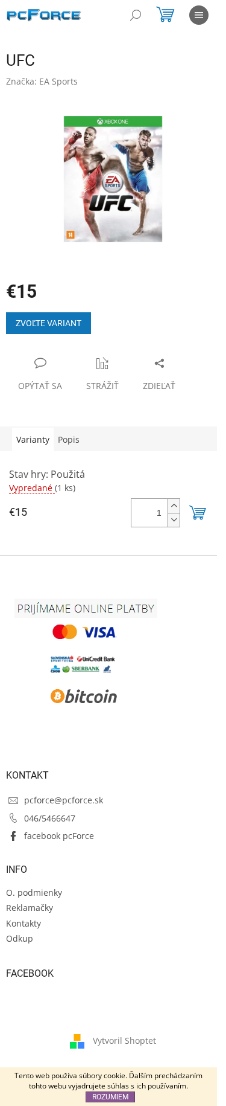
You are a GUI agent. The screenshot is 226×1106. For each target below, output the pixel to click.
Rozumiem (110, 1097)
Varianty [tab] (32, 439)
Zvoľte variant (48, 323)
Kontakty (23, 923)
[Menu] (199, 15)
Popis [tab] (69, 439)
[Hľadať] (136, 15)
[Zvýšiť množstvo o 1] (174, 506)
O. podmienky (34, 892)
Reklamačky (29, 907)
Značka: (42, 81)
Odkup (19, 938)
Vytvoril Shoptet (124, 1040)
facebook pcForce (59, 835)
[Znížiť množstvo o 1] (174, 520)
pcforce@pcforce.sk (63, 800)
